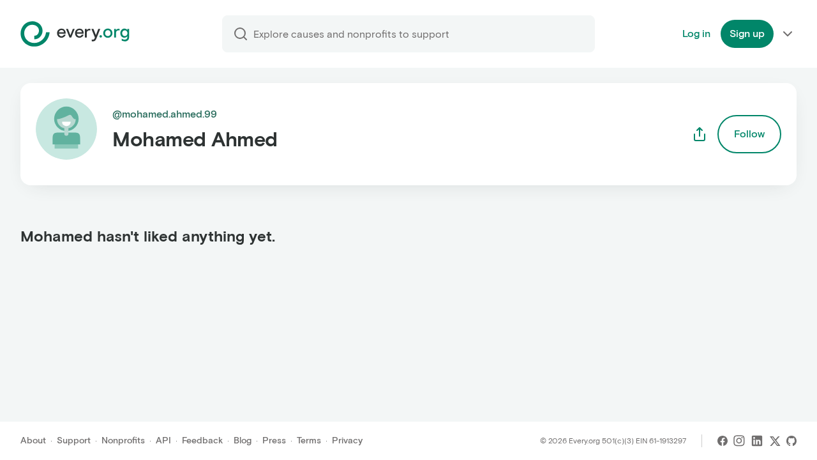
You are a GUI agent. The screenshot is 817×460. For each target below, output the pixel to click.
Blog (242, 440)
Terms (309, 440)
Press (274, 440)
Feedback (202, 440)
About (33, 440)
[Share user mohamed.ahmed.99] (699, 134)
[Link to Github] (791, 440)
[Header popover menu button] (788, 34)
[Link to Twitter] (774, 440)
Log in (696, 33)
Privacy (347, 440)
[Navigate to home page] (75, 34)
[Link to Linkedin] (757, 440)
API (163, 440)
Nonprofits (123, 440)
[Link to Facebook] (722, 440)
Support (74, 440)
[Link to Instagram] (739, 440)
